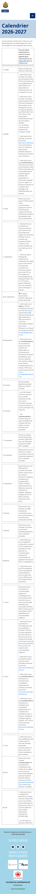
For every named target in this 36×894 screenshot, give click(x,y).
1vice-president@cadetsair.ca (26, 374)
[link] (18, 889)
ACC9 (27, 311)
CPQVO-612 (23, 63)
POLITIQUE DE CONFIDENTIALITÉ (18, 882)
